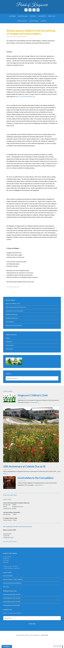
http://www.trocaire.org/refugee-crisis (25, 96)
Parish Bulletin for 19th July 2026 (11, 598)
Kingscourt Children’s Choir (13, 303)
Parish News (16, 287)
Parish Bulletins (11, 591)
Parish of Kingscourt (32, 5)
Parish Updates (10, 345)
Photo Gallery (9, 349)
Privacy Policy (44, 635)
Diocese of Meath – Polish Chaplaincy (13, 579)
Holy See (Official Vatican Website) (12, 583)
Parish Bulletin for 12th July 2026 (11, 601)
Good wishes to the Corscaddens (14, 311)
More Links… (6, 586)
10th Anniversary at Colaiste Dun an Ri (16, 307)
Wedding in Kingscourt (12, 314)
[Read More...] (35, 402)
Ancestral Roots (10, 321)
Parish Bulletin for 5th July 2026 (11, 605)
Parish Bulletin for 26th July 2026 (11, 594)
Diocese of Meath (7, 575)
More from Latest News (10, 495)
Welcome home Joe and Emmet (14, 325)
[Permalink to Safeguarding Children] (14, 364)
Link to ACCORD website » (10, 541)
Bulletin (8, 338)
